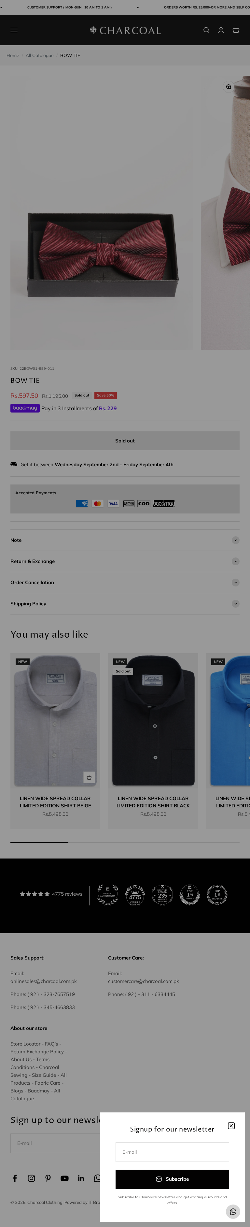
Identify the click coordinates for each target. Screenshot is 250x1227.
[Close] (231, 1126)
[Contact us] (233, 1212)
